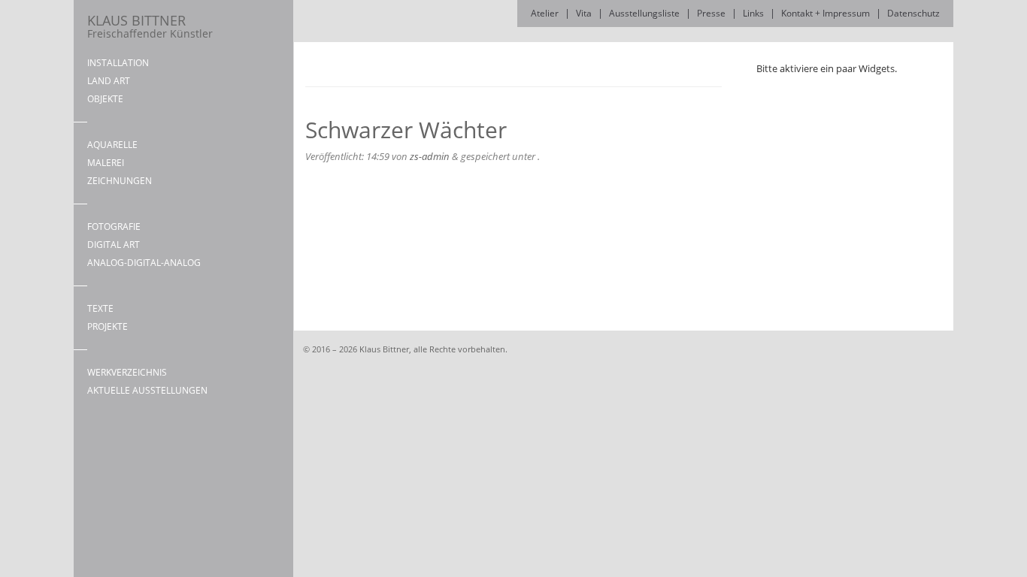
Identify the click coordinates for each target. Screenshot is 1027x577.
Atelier (545, 13)
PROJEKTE (107, 326)
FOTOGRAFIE (114, 226)
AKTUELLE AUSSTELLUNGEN (147, 390)
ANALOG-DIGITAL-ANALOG (144, 262)
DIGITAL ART (113, 244)
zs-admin (430, 156)
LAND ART (108, 80)
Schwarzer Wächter (406, 129)
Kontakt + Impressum (825, 13)
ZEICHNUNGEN (119, 180)
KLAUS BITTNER (150, 26)
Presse (711, 13)
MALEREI (105, 162)
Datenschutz (913, 13)
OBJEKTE (105, 98)
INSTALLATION (118, 62)
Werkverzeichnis (127, 372)
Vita (584, 13)
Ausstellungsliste (644, 13)
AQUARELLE (112, 144)
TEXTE (100, 308)
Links (753, 13)
